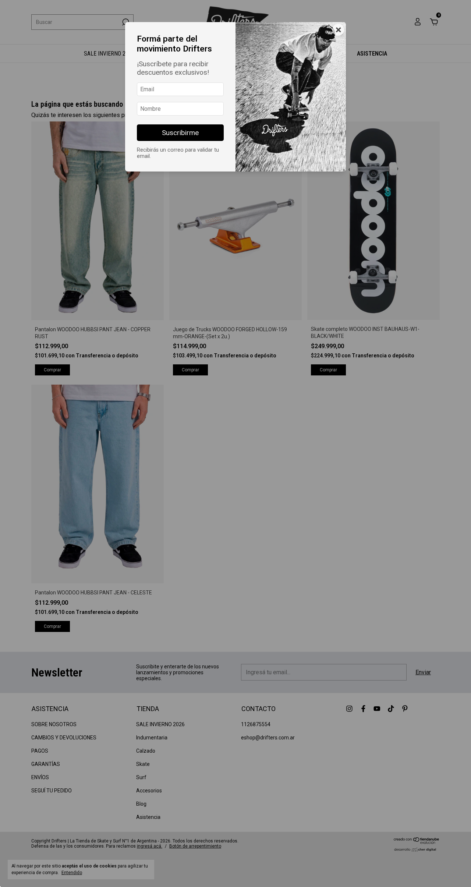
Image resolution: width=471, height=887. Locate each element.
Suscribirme (180, 132)
